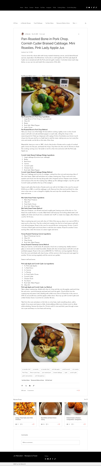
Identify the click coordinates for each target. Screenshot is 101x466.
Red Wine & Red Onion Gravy (48, 418)
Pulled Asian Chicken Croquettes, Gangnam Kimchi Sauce (74, 418)
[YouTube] (89, 7)
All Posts (15, 23)
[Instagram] (87, 7)
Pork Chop (25, 372)
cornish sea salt (66, 369)
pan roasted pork (46, 372)
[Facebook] (91, 7)
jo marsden (36, 369)
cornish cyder (73, 372)
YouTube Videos (49, 23)
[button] (85, 23)
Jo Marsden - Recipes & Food (25, 456)
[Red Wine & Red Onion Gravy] (50, 408)
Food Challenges (38, 23)
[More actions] (79, 34)
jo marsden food (45, 369)
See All (86, 399)
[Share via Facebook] (22, 385)
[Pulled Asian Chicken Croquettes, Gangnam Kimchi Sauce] (76, 408)
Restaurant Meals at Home (63, 23)
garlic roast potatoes (27, 376)
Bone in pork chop (35, 372)
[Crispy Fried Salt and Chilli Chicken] (24, 408)
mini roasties (75, 369)
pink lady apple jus (39, 376)
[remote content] (50, 69)
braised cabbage (57, 372)
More (74, 23)
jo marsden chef (26, 369)
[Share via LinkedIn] (30, 385)
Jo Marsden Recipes (26, 23)
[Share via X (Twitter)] (26, 385)
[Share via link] (33, 385)
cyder (66, 372)
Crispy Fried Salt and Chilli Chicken (24, 418)
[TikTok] (94, 7)
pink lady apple (56, 369)
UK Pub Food (48, 380)
